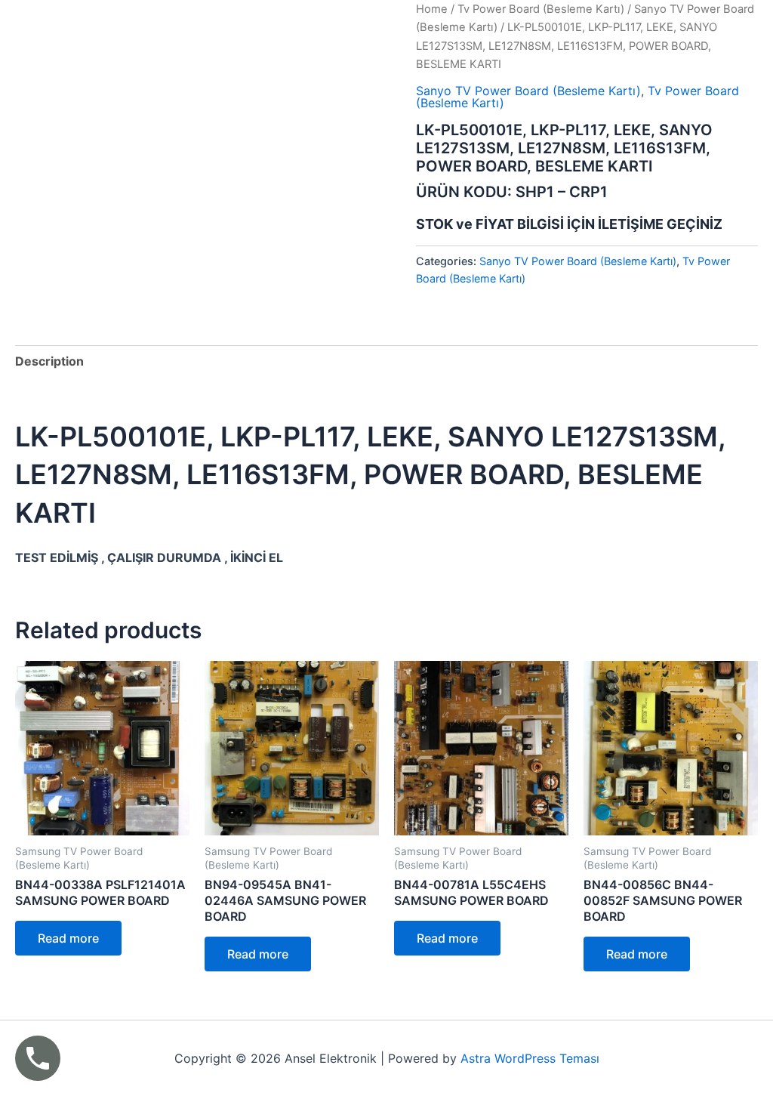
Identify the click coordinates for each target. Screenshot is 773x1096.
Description (49, 361)
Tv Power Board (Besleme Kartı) (540, 9)
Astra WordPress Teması (529, 1058)
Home (432, 9)
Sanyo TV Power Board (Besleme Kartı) (528, 90)
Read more (68, 938)
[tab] (49, 361)
